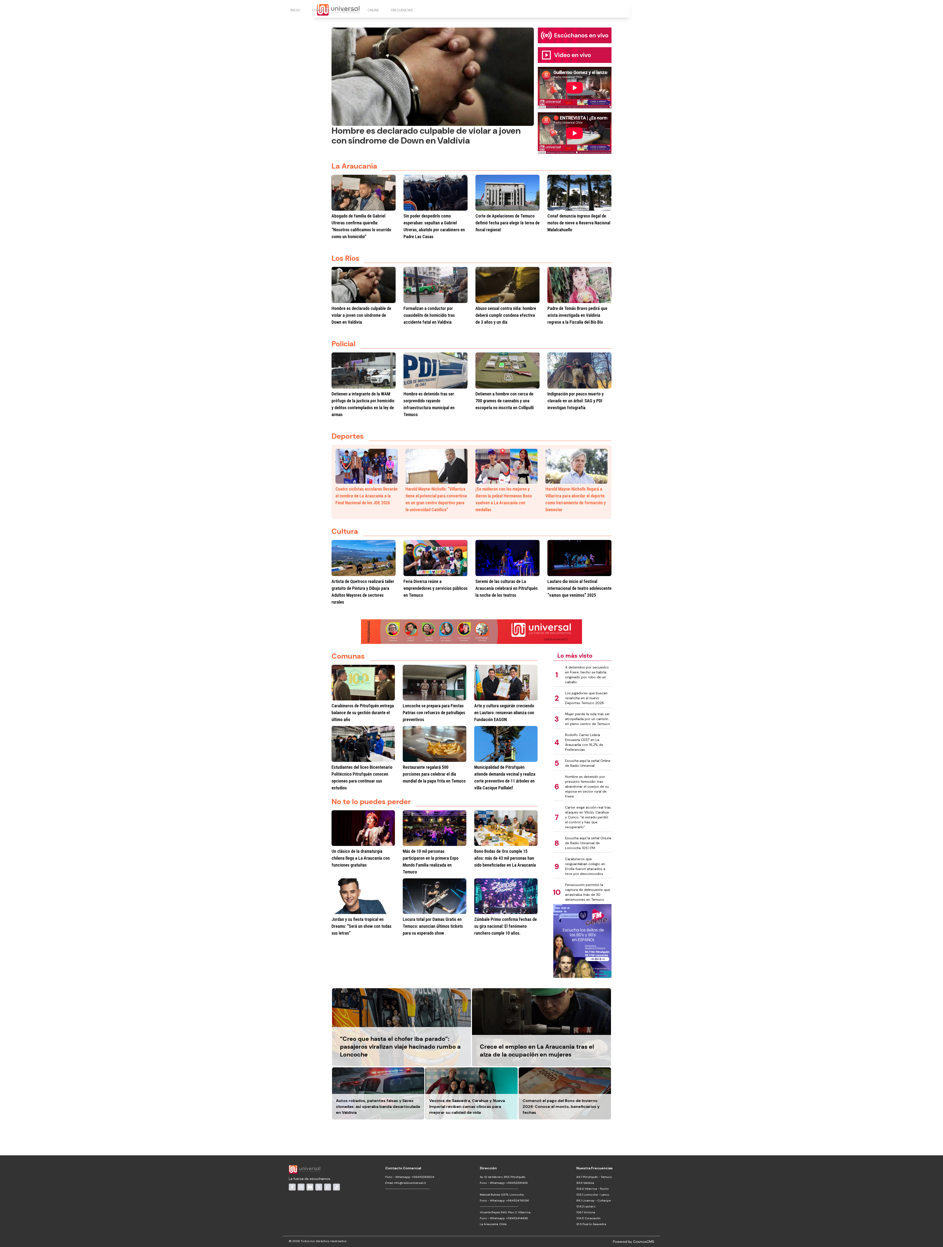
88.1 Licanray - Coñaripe (593, 1201)
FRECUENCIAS (402, 10)
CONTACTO (320, 10)
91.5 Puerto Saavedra (591, 1224)
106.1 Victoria (585, 1212)
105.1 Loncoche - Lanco (592, 1195)
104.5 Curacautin (588, 1218)
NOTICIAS (348, 10)
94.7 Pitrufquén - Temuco (594, 1177)
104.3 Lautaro (586, 1206)
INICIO (295, 10)
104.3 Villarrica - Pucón (592, 1189)
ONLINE (373, 10)
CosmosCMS (643, 1241)
